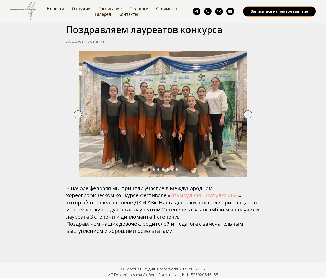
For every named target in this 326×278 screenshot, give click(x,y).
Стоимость (167, 8)
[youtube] (230, 11)
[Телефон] (208, 11)
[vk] (219, 11)
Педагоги (138, 8)
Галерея (102, 14)
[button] (279, 11)
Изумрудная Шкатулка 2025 (204, 195)
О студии (81, 8)
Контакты (128, 14)
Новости (55, 8)
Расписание (110, 8)
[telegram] (196, 11)
